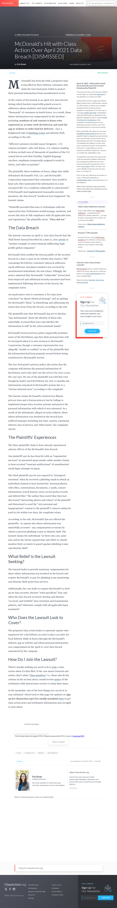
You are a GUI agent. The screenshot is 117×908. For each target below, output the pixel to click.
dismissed (100, 94)
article (61, 239)
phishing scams (36, 133)
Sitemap (31, 898)
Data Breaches (50, 3)
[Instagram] (14, 889)
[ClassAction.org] (9, 3)
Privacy (41, 753)
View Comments (102, 73)
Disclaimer (55, 888)
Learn (71, 3)
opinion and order (90, 113)
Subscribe (92, 331)
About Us (80, 3)
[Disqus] (58, 828)
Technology (29, 753)
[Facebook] (10, 889)
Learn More (73, 788)
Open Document (58, 742)
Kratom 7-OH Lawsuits (96, 251)
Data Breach (53, 753)
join (54, 667)
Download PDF (78, 736)
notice (87, 166)
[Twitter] (6, 889)
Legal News (62, 3)
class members (37, 675)
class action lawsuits (93, 274)
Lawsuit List (25, 3)
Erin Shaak (21, 64)
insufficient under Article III (87, 134)
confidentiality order (84, 180)
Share (13, 73)
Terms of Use (56, 885)
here (61, 699)
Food (19, 753)
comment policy (47, 797)
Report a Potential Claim (36, 891)
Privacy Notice (57, 891)
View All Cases (33, 885)
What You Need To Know (28, 35)
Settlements (37, 3)
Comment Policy (57, 895)
